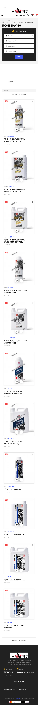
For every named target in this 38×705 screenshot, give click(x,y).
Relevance (19, 90)
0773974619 (8, 672)
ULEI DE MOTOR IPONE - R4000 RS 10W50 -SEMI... (15, 291)
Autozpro (19, 698)
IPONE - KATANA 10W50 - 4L (14, 580)
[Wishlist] (32, 15)
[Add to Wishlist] (32, 101)
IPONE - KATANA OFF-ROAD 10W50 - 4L (14, 626)
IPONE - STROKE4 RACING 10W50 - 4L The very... (13, 443)
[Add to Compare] (21, 129)
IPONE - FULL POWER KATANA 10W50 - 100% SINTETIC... (14, 140)
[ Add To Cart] (17, 129)
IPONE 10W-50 (7, 144)
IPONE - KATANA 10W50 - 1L (14, 489)
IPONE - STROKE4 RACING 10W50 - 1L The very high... (14, 392)
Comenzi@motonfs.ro (25, 672)
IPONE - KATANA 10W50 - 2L (14, 534)
